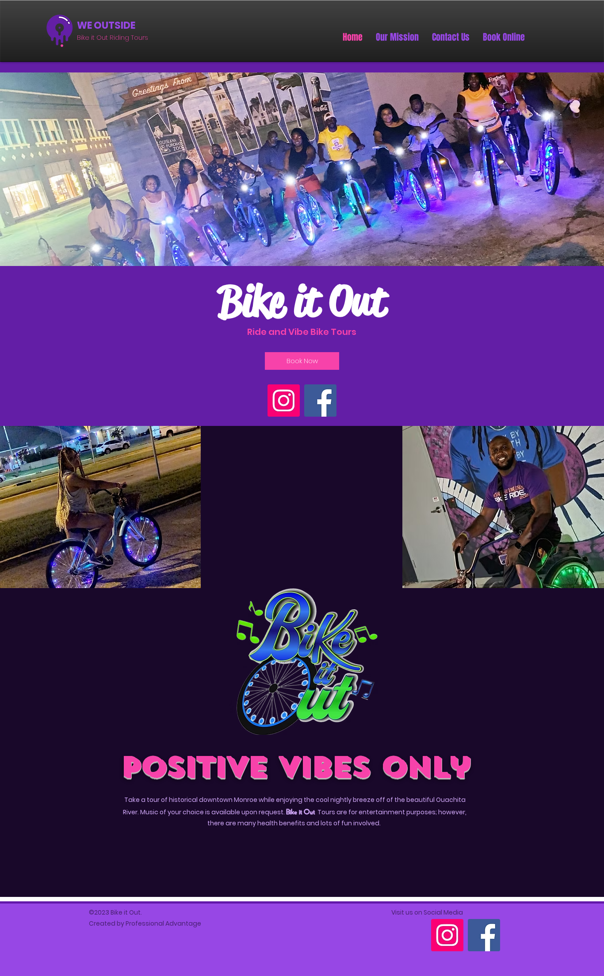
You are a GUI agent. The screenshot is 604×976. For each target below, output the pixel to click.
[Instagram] (284, 400)
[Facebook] (320, 400)
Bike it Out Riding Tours (112, 37)
